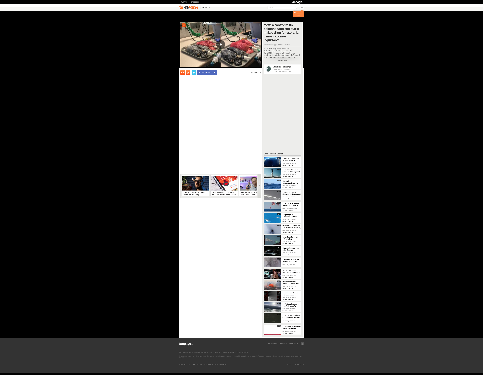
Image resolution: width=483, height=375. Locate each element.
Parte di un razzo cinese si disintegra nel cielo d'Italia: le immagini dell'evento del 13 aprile (292, 193)
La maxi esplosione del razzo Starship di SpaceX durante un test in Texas (292, 327)
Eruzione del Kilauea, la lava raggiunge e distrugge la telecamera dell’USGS (292, 260)
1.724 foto (286, 70)
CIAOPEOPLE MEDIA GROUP (295, 364)
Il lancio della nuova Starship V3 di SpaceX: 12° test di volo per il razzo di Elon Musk (291, 171)
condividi (204, 72)
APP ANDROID (293, 343)
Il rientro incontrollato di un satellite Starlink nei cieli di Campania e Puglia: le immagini (291, 316)
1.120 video (277, 70)
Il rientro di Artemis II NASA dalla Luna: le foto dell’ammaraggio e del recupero (292, 204)
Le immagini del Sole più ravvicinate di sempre (291, 294)
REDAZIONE (223, 364)
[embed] (182, 72)
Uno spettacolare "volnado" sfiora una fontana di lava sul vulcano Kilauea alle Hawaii (291, 283)
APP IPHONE (283, 343)
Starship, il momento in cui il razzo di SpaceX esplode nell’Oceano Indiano (291, 160)
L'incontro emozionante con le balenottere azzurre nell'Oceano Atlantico (291, 182)
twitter (184, 2)
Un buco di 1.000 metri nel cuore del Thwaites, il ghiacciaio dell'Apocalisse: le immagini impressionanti (292, 227)
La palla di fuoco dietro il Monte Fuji (292, 238)
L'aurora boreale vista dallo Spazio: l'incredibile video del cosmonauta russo (291, 249)
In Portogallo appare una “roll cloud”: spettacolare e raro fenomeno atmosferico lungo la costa (291, 305)
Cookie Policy (197, 364)
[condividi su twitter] (194, 72)
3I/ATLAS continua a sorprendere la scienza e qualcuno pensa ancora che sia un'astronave (291, 272)
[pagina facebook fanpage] (302, 343)
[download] (188, 72)
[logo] (298, 2)
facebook (195, 2)
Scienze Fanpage (282, 66)
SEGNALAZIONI (272, 343)
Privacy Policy (184, 364)
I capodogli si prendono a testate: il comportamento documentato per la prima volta (291, 216)
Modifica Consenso (211, 364)
